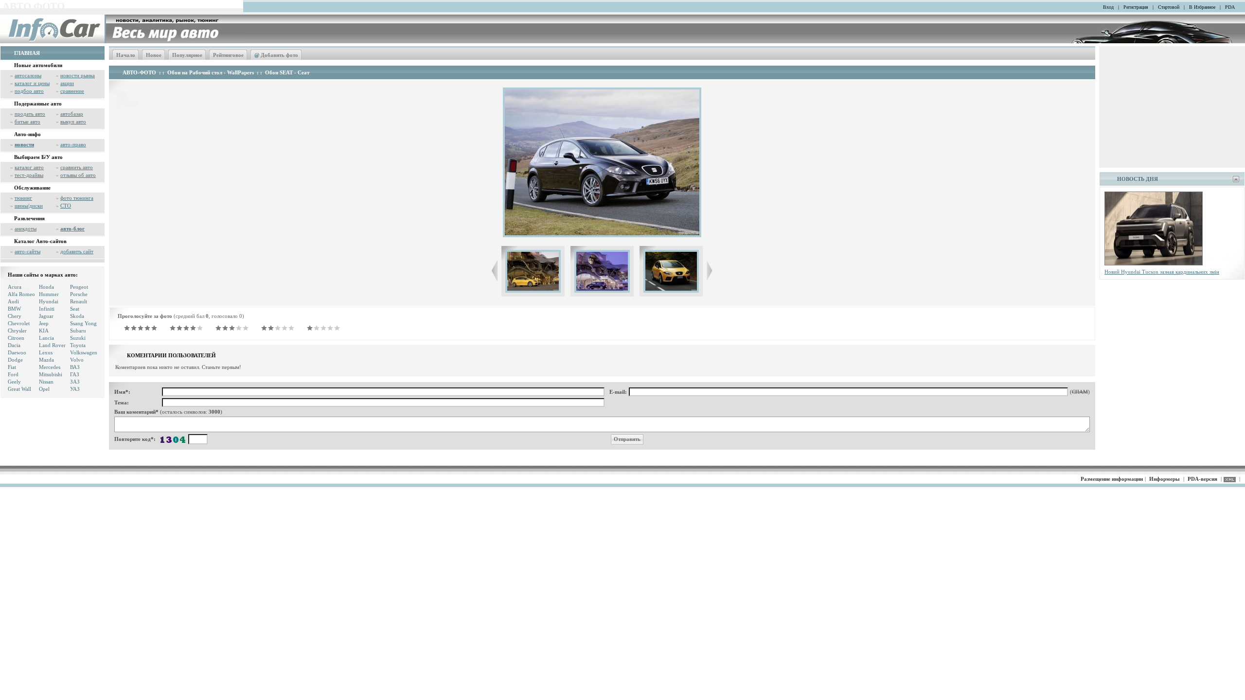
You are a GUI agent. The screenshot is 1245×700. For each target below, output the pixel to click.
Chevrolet (19, 323)
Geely (14, 382)
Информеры (1164, 479)
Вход (1108, 7)
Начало (125, 55)
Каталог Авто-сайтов (40, 241)
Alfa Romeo (21, 294)
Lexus (46, 352)
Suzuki (78, 338)
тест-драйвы (29, 175)
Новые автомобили (38, 65)
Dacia (14, 345)
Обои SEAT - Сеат (287, 72)
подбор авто (29, 91)
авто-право (73, 144)
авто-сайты (27, 251)
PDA (1230, 7)
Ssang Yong (83, 323)
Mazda (46, 360)
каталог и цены (32, 83)
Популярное (187, 55)
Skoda (77, 316)
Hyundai (48, 301)
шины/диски (29, 206)
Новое (153, 55)
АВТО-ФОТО (139, 72)
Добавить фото (276, 55)
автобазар (71, 114)
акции (67, 83)
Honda (46, 287)
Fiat (12, 367)
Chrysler (17, 330)
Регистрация (1135, 7)
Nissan (46, 382)
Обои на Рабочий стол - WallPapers (210, 72)
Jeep (44, 323)
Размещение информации (1112, 479)
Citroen (16, 338)
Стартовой (1168, 7)
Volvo (77, 360)
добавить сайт (76, 251)
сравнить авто (76, 167)
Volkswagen (83, 352)
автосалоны (28, 75)
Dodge (15, 360)
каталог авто (29, 167)
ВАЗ (75, 367)
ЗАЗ (75, 382)
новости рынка (77, 75)
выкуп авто (73, 121)
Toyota (78, 345)
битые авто (27, 121)
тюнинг (23, 198)
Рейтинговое (228, 55)
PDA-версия (1202, 479)
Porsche (79, 294)
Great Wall (19, 389)
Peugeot (79, 287)
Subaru (78, 330)
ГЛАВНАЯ (27, 53)
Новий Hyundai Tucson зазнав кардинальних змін (1161, 272)
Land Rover (52, 345)
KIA (44, 330)
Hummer (49, 294)
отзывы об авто (78, 175)
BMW (14, 309)
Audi (13, 301)
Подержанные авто (38, 103)
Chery (14, 316)
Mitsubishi (50, 374)
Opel (44, 389)
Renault (78, 301)
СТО (65, 206)
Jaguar (46, 316)
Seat (74, 309)
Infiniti (46, 309)
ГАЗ (74, 374)
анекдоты (25, 228)
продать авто (30, 114)
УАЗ (75, 389)
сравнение (72, 91)
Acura (14, 287)
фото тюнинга (76, 198)
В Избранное (1202, 7)
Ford (13, 374)
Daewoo (17, 352)
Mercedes (49, 367)
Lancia (46, 338)
